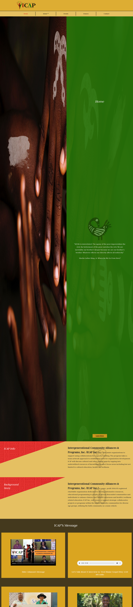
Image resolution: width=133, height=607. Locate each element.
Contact (106, 14)
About (45, 14)
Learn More (100, 436)
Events (66, 14)
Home (26, 14)
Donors (86, 14)
